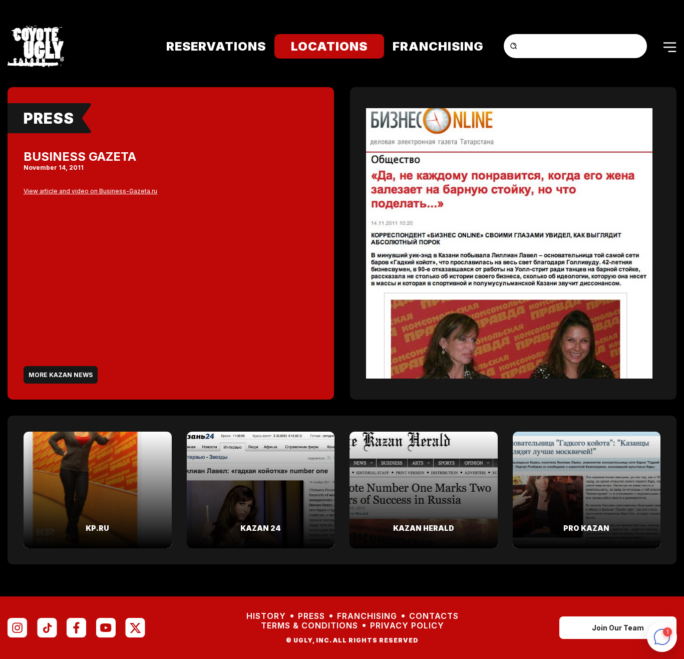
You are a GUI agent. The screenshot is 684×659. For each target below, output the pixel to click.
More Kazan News (61, 375)
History (266, 616)
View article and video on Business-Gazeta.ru (90, 191)
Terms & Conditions (309, 625)
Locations (329, 46)
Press (49, 118)
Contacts (434, 616)
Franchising (438, 46)
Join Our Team (618, 627)
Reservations (216, 46)
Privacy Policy (407, 625)
